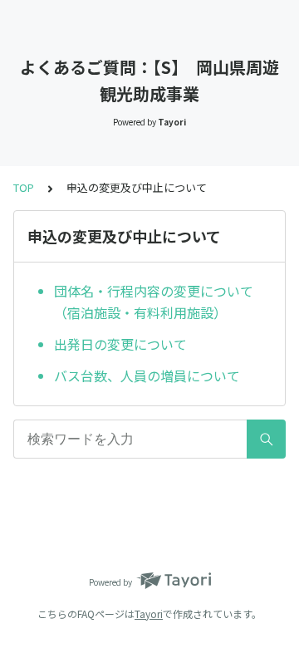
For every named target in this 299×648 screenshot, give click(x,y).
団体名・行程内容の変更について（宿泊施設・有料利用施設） (153, 301)
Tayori (149, 613)
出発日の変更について (120, 344)
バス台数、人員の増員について (147, 375)
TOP (23, 187)
